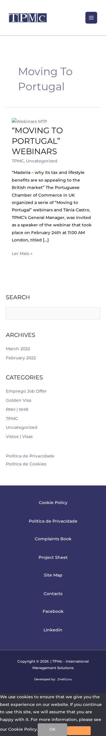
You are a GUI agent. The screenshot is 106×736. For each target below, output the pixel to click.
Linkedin (53, 630)
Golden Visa (18, 400)
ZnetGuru (64, 679)
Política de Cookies (26, 464)
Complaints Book (53, 538)
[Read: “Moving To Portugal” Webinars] (29, 121)
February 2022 (21, 357)
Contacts (53, 593)
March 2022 (18, 348)
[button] (77, 17)
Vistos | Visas (19, 436)
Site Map (53, 575)
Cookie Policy (53, 502)
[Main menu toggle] (91, 18)
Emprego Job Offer (26, 391)
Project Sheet (53, 557)
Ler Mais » (22, 253)
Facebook (53, 611)
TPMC (18, 161)
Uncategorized (41, 161)
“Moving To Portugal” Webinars (37, 141)
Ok (52, 729)
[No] (79, 730)
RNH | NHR (17, 409)
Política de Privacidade (30, 456)
